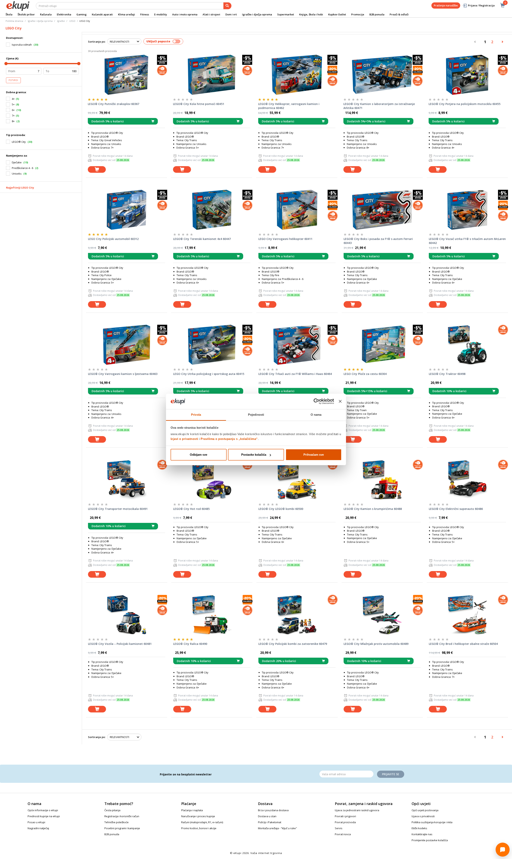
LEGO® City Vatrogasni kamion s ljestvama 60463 (122, 374)
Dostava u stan (267, 816)
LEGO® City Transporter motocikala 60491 (118, 509)
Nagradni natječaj (38, 828)
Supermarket (285, 14)
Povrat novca (343, 834)
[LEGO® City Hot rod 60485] (211, 480)
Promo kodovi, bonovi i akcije (198, 828)
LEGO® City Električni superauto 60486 (456, 509)
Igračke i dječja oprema (257, 14)
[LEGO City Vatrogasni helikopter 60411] (297, 210)
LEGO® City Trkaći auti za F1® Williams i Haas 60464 (295, 374)
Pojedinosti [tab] (256, 414)
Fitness (144, 14)
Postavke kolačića (253, 454)
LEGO (72, 20)
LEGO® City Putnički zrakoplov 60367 (113, 104)
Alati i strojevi (211, 14)
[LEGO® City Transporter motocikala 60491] (126, 480)
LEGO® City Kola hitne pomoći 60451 (198, 104)
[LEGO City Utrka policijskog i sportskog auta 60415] (211, 345)
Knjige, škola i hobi (311, 14)
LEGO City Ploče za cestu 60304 (365, 374)
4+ (13, 99)
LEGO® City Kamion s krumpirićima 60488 (373, 509)
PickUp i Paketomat (269, 822)
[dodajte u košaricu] (97, 169)
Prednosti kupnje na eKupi (44, 816)
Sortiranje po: (96, 41)
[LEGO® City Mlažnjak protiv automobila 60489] (382, 615)
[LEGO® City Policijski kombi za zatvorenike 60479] (297, 615)
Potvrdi (13, 80)
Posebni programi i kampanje (122, 828)
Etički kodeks (419, 828)
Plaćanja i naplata (192, 810)
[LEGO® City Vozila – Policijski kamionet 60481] (126, 615)
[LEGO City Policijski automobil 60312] (126, 210)
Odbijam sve (198, 454)
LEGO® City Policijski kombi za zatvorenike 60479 (292, 644)
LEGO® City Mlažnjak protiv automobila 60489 (376, 644)
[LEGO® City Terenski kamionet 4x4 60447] (211, 210)
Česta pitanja (112, 810)
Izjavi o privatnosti (184, 438)
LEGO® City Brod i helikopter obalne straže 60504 (463, 644)
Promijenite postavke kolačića (430, 840)
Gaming (81, 14)
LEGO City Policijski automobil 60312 (113, 239)
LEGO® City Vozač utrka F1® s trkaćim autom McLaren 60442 (467, 241)
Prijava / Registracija (481, 5)
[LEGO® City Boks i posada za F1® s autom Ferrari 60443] (382, 210)
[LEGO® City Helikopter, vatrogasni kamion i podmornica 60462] (296, 75)
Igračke (61, 20)
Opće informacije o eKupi (43, 810)
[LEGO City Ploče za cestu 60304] (382, 345)
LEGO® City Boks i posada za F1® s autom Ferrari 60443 (378, 241)
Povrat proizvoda (345, 822)
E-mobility (160, 14)
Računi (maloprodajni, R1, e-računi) (202, 822)
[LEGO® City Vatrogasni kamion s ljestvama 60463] (126, 345)
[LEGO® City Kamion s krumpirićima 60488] (382, 480)
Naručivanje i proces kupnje (198, 816)
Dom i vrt (231, 14)
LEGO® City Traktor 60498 (447, 374)
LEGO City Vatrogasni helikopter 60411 (285, 239)
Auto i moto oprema (184, 14)
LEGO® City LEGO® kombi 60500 (280, 509)
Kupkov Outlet (337, 14)
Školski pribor (26, 14)
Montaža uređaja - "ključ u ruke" (277, 828)
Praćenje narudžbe (446, 5)
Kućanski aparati (102, 14)
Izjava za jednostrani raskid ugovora (357, 810)
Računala (46, 14)
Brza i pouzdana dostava (273, 810)
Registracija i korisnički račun (121, 816)
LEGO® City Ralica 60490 (190, 644)
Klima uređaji (126, 14)
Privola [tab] (196, 414)
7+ (13, 115)
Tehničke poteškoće (116, 822)
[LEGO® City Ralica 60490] (211, 615)
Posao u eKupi (36, 822)
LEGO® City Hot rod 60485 (191, 509)
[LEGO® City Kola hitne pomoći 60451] (211, 75)
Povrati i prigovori (345, 816)
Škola (9, 14)
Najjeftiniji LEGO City (20, 187)
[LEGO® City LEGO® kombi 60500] (297, 480)
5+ (13, 104)
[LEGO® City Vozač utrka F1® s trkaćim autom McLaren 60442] (467, 210)
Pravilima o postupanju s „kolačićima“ (229, 438)
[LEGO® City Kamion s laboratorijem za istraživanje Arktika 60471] (382, 75)
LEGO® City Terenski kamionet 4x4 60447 (202, 239)
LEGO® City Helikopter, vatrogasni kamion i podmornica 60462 (288, 106)
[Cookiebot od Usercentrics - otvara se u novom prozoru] (316, 402)
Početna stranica (14, 20)
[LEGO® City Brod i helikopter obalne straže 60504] (467, 615)
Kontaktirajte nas (422, 834)
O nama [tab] (316, 414)
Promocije (357, 14)
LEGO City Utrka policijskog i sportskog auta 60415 (208, 374)
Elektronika (64, 14)
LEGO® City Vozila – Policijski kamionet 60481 (120, 644)
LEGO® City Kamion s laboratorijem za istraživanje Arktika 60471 (379, 106)
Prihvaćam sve (313, 454)
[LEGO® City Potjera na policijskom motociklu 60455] (467, 75)
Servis (338, 828)
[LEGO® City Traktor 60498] (467, 345)
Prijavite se (390, 774)
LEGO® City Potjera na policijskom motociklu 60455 (464, 104)
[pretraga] (227, 5)
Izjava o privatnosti (423, 816)
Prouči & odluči (399, 14)
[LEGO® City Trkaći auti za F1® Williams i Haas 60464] (297, 345)
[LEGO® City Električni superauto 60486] (467, 480)
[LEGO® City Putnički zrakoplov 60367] (126, 75)
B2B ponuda (376, 14)
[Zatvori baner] (340, 401)
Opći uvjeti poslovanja (425, 810)
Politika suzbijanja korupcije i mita (432, 822)
